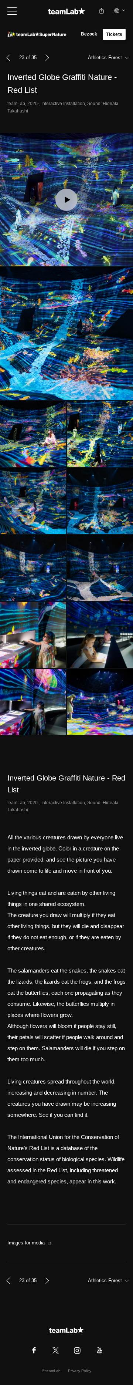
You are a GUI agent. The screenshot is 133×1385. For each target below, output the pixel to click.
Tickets (114, 34)
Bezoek (89, 34)
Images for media (26, 1243)
